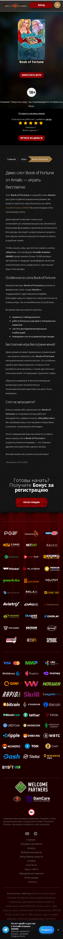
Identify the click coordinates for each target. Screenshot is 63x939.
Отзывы (31, 860)
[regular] (30, 123)
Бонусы (31, 848)
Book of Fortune (40, 159)
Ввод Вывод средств (31, 856)
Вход (41, 5)
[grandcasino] (36, 833)
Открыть (46, 929)
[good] (36, 123)
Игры (23, 159)
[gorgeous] (41, 123)
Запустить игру (31, 74)
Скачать (32, 881)
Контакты (31, 864)
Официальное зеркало (31, 873)
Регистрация (31, 502)
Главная (11, 159)
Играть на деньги (31, 137)
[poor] (25, 123)
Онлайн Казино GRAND (17, 207)
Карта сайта (31, 869)
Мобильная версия (31, 852)
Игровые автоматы (31, 843)
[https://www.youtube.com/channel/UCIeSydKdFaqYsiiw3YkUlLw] (27, 833)
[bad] (20, 123)
